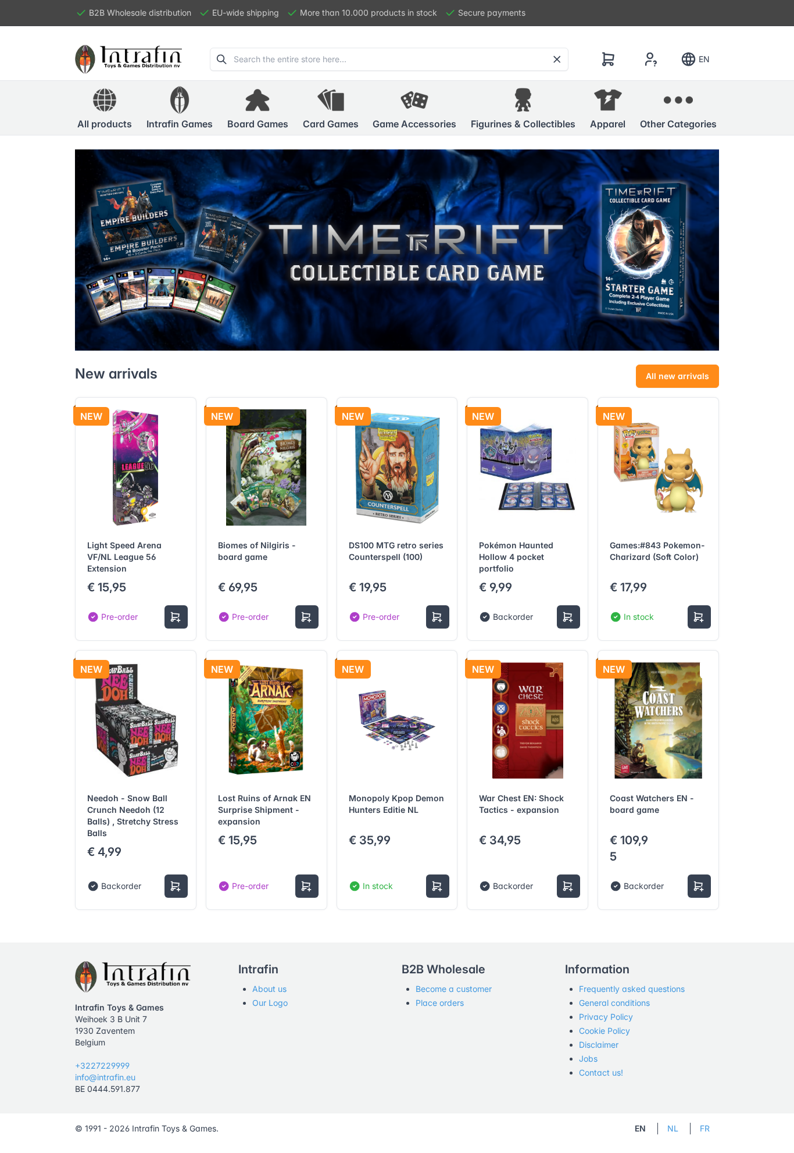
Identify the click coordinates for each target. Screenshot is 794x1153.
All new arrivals (677, 376)
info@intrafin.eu (105, 1077)
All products (104, 124)
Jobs (588, 1058)
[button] (180, 108)
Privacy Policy (606, 1017)
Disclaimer (598, 1045)
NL (672, 1128)
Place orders (440, 1003)
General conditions (614, 1003)
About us (269, 989)
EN (704, 59)
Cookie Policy (604, 1031)
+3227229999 (102, 1065)
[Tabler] (128, 59)
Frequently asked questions (632, 989)
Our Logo (270, 1003)
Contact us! (601, 1072)
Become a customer (454, 989)
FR (705, 1128)
